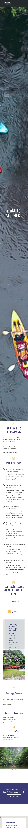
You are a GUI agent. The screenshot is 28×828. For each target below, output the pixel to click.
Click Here (15, 604)
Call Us (11, 647)
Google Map (14, 612)
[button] (5, 665)
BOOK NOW (14, 796)
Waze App (15, 601)
